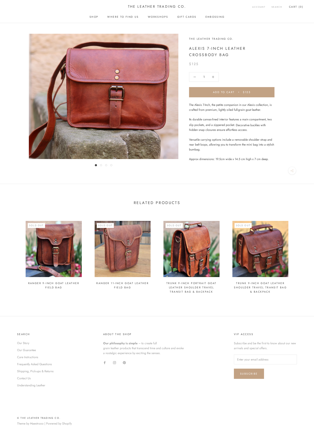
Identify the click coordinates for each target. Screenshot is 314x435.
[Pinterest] (124, 362)
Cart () (296, 7)
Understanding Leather (31, 385)
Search (276, 7)
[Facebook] (104, 362)
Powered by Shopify (59, 423)
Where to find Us (123, 17)
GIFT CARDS (187, 17)
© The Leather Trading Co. (38, 418)
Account (259, 7)
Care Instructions (27, 357)
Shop (94, 17)
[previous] (13, 255)
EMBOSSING (215, 17)
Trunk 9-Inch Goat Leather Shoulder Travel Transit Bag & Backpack (260, 287)
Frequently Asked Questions (34, 364)
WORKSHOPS (158, 17)
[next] (300, 255)
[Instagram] (114, 362)
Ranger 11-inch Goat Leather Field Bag (122, 285)
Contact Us (24, 378)
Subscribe (249, 374)
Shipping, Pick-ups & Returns (35, 371)
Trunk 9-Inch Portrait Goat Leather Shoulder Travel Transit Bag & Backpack (191, 287)
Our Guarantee (26, 350)
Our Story (23, 343)
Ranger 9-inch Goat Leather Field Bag (53, 285)
